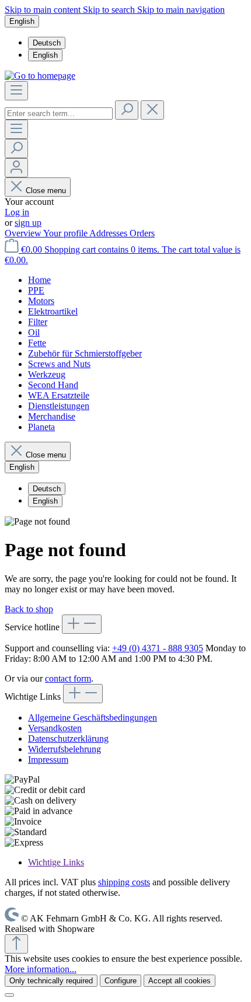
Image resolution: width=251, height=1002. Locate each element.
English (45, 55)
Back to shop (29, 609)
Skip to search (110, 10)
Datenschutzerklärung (68, 738)
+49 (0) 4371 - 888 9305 (157, 648)
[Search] (126, 110)
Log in (17, 212)
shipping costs (124, 882)
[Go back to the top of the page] (16, 944)
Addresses (109, 233)
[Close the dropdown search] (152, 110)
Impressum (48, 759)
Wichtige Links (56, 862)
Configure (120, 980)
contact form (68, 678)
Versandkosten (55, 728)
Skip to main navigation (181, 10)
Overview (24, 233)
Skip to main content (44, 10)
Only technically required (51, 980)
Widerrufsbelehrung (64, 749)
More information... (40, 969)
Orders (142, 233)
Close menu (46, 190)
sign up (28, 223)
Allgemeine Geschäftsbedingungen (92, 717)
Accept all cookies (179, 980)
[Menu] (16, 90)
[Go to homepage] (40, 76)
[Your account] (16, 167)
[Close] (9, 995)
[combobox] (59, 113)
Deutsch (47, 43)
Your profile (66, 233)
